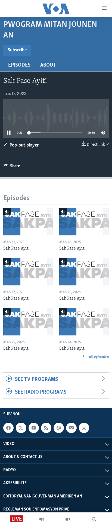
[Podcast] (59, 428)
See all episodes (95, 357)
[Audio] (41, 519)
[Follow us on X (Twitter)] (21, 428)
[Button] (12, 167)
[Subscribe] (71, 428)
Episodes (19, 65)
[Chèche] (94, 519)
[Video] (68, 519)
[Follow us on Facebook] (8, 428)
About (48, 65)
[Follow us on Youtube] (34, 428)
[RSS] (46, 428)
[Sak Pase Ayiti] (28, 221)
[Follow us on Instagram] (84, 428)
